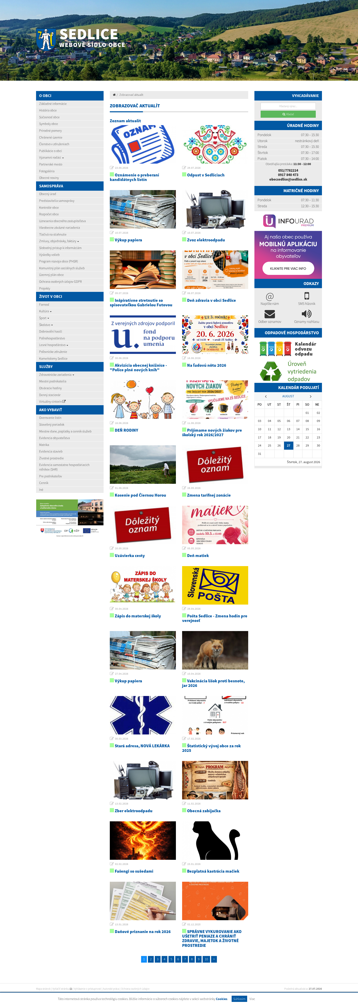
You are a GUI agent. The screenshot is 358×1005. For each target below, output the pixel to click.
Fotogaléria (46, 171)
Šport (43, 318)
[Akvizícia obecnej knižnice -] (143, 334)
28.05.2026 (194, 488)
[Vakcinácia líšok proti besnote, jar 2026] (215, 650)
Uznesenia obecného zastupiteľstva (62, 221)
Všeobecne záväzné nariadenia (59, 227)
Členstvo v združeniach (54, 144)
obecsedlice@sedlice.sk (288, 179)
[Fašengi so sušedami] (143, 840)
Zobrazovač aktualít (131, 95)
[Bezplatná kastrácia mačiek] (215, 840)
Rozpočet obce (49, 214)
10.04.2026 (194, 674)
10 (206, 959)
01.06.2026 (121, 488)
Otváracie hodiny (50, 388)
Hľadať (289, 114)
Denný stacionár (49, 395)
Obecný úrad (47, 194)
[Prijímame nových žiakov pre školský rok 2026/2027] (215, 399)
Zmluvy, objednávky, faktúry (58, 241)
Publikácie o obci (50, 151)
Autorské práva (111, 989)
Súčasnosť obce (49, 117)
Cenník (43, 483)
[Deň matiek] (215, 525)
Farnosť (44, 304)
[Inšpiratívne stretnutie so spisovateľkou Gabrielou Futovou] (143, 269)
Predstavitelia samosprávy (56, 201)
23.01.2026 (194, 864)
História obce (48, 110)
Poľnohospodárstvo (52, 338)
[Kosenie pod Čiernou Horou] (143, 464)
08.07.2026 (194, 293)
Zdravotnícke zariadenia (55, 375)
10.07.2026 (121, 233)
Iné (41, 490)
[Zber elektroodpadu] (143, 780)
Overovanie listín (50, 418)
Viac (252, 999)
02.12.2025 (194, 924)
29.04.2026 (194, 609)
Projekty (44, 288)
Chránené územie (50, 137)
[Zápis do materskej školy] (143, 585)
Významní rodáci (50, 157)
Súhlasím (239, 999)
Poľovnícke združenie (53, 352)
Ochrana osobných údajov (135, 989)
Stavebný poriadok (51, 424)
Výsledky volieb (49, 255)
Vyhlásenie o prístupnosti (87, 989)
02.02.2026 (121, 864)
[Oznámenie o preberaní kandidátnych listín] (143, 144)
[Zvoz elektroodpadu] (215, 209)
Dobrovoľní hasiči (50, 331)
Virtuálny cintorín (50, 401)
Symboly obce (48, 124)
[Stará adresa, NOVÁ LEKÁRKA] (143, 715)
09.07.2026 (121, 293)
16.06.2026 (194, 358)
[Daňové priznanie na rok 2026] (143, 901)
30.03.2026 (121, 738)
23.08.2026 (121, 168)
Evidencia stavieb (51, 451)
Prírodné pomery (50, 130)
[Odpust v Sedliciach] (215, 144)
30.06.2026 (121, 358)
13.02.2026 (121, 803)
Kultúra (44, 311)
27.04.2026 (121, 674)
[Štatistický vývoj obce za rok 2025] (215, 715)
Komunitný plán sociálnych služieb (62, 268)
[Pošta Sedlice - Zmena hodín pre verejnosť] (215, 585)
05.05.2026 (194, 548)
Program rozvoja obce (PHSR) (58, 261)
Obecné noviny (49, 178)
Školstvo (45, 325)
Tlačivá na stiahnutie (53, 234)
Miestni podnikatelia (52, 381)
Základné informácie (53, 104)
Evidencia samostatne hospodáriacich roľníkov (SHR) (64, 467)
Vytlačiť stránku (61, 989)
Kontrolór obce (49, 207)
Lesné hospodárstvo (52, 345)
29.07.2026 (194, 168)
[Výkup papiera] (143, 209)
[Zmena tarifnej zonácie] (215, 464)
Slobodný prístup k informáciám (60, 248)
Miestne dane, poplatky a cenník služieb (65, 431)
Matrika (44, 445)
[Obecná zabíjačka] (215, 780)
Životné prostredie (51, 458)
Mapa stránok (43, 989)
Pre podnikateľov (50, 476)
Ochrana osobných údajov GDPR (60, 281)
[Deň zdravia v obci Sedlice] (215, 269)
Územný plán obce (51, 275)
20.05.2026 (121, 548)
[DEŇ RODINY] (143, 399)
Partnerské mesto (50, 164)
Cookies (221, 999)
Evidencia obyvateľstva (54, 438)
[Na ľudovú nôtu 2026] (215, 334)
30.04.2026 (121, 609)
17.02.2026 (194, 738)
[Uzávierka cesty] (143, 525)
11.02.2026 (194, 803)
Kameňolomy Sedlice (53, 358)
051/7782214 (288, 170)
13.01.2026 (121, 924)
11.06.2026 (194, 423)
